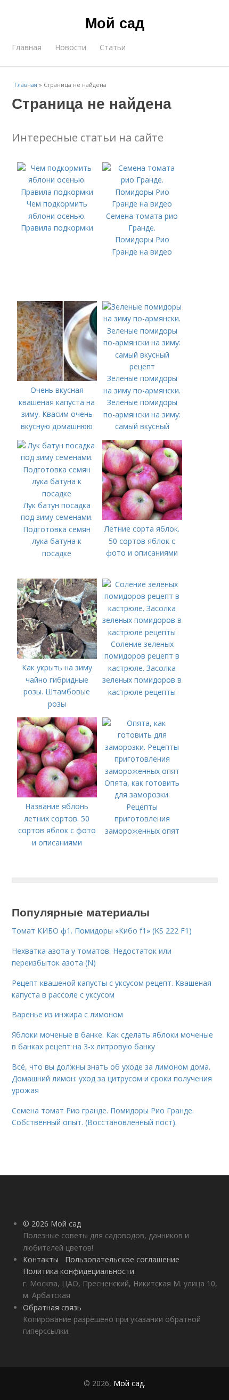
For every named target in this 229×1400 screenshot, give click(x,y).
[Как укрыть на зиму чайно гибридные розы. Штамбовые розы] (57, 656)
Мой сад (114, 22)
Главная (27, 47)
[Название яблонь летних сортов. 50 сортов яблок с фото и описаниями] (57, 794)
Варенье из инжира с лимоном (67, 1014)
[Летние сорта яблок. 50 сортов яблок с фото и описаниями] (142, 517)
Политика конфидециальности (78, 1271)
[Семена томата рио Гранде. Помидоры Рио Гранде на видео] (142, 204)
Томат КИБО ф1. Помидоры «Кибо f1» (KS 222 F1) (102, 931)
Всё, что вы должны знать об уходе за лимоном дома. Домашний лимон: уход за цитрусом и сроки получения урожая (112, 1079)
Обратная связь (52, 1307)
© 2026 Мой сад (52, 1224)
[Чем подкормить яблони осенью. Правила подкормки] (57, 192)
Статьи (113, 47)
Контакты (41, 1259)
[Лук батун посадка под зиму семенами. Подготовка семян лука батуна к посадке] (57, 493)
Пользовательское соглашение (122, 1259)
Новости (70, 47)
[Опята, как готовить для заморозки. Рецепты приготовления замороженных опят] (142, 771)
